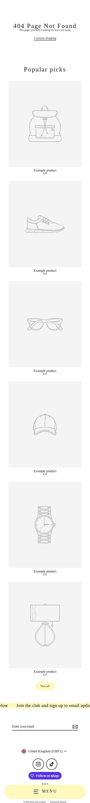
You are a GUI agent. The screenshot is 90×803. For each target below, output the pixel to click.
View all (45, 686)
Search (45, 783)
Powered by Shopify (58, 802)
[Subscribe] (74, 726)
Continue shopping (45, 38)
